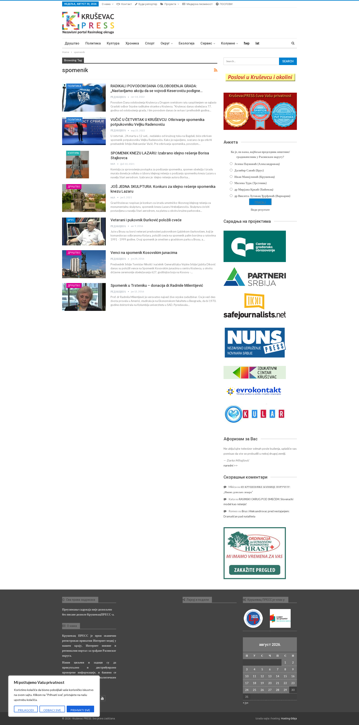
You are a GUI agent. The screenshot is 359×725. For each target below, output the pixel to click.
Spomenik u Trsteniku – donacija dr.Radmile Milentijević (157, 285)
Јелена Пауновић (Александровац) (257, 164)
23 (293, 683)
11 (254, 676)
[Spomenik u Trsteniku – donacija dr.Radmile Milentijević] (84, 297)
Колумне (228, 43)
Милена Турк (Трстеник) (250, 183)
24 (246, 690)
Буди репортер (148, 4)
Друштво (72, 43)
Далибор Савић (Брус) (249, 170)
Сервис (206, 43)
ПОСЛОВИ (226, 4)
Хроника (132, 43)
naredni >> (231, 465)
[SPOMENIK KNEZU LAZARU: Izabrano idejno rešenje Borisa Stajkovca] (84, 164)
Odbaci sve (52, 710)
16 (293, 676)
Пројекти (170, 4)
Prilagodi (26, 710)
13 (270, 676)
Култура (113, 43)
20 (270, 683)
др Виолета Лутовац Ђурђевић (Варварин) (262, 196)
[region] (54, 696)
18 (254, 683)
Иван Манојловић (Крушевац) (254, 176)
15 (285, 676)
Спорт (150, 43)
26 (262, 690)
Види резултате (260, 209)
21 (277, 683)
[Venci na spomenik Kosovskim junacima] (84, 264)
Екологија (186, 43)
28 (277, 690)
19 (262, 683)
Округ (165, 43)
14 (277, 676)
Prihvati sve (80, 710)
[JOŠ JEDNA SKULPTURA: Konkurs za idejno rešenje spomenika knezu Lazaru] (84, 198)
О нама (106, 4)
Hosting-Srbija (289, 718)
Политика (93, 43)
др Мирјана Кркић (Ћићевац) (253, 189)
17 (246, 683)
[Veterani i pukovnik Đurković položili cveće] (84, 231)
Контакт (126, 4)
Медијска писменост (200, 4)
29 (285, 690)
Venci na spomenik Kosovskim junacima (144, 252)
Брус (71, 220)
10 (246, 676)
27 (270, 690)
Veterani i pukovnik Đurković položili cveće (146, 220)
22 (285, 683)
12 (262, 676)
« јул (245, 702)
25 (254, 690)
